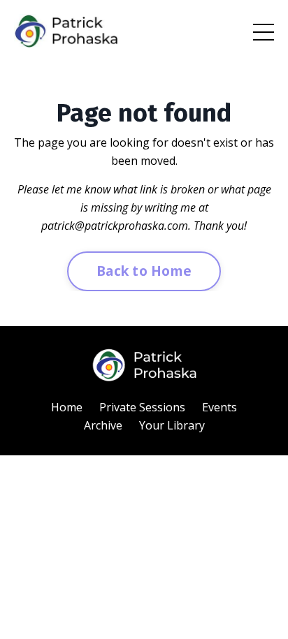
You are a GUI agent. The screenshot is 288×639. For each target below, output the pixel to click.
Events (219, 407)
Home (66, 407)
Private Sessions (142, 407)
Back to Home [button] (144, 270)
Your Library (172, 425)
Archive (103, 425)
